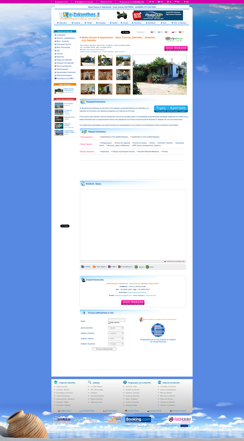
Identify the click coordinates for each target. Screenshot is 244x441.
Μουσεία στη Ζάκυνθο (133, 389)
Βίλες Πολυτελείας (63, 47)
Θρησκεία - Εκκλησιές (132, 393)
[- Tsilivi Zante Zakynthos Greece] (174, 41)
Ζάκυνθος (63, 23)
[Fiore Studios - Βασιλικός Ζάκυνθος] (59, 105)
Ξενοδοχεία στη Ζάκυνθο (168, 386)
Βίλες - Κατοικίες (63, 41)
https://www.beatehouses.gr (95, 49)
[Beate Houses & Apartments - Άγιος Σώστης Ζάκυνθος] (59, 90)
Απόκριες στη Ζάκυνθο (65, 63)
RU (178, 2)
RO (187, 2)
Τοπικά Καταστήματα (63, 396)
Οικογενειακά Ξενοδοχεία (66, 72)
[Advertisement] (65, 182)
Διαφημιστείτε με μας (85, 2)
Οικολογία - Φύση (131, 386)
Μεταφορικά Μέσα (131, 405)
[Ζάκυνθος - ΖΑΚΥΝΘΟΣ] (79, 19)
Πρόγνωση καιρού (96, 402)
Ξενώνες (60, 54)
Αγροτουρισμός (62, 69)
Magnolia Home (69, 117)
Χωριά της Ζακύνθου (132, 402)
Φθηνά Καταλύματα (64, 75)
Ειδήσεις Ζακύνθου (97, 399)
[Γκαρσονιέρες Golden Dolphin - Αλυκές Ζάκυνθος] (59, 132)
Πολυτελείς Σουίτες (64, 44)
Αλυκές (125, 23)
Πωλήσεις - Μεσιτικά (62, 389)
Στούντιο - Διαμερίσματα (66, 38)
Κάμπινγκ (60, 57)
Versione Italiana (111, 411)
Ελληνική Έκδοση (88, 411)
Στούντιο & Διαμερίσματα (168, 389)
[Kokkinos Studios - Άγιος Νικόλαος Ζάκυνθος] (59, 125)
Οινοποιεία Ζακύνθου (97, 396)
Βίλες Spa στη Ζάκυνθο (167, 396)
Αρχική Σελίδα (62, 2)
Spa (58, 51)
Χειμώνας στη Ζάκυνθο (167, 405)
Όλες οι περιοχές (180, 23)
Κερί (164, 23)
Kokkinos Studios (67, 124)
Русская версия (155, 411)
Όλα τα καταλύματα (64, 66)
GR (162, 2)
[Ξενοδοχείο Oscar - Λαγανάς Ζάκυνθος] (59, 112)
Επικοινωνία (107, 2)
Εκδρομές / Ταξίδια (62, 402)
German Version (133, 411)
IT (170, 2)
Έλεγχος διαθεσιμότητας (104, 349)
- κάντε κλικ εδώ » (145, 295)
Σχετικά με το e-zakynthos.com (132, 2)
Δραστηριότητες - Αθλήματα (65, 399)
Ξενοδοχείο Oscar (68, 111)
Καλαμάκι (102, 23)
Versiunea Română (179, 411)
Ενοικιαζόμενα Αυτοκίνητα (64, 393)
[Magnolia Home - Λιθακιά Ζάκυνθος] (59, 118)
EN (153, 2)
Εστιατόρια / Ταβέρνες (63, 405)
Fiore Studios (68, 103)
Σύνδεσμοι (94, 393)
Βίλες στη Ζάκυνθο (166, 393)
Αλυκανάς (137, 23)
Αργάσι (114, 23)
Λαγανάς (77, 23)
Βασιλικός (152, 23)
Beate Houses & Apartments (69, 89)
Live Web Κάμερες (96, 386)
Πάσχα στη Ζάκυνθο (64, 60)
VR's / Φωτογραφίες (97, 389)
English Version (66, 411)
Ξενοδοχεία (61, 35)
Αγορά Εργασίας (61, 386)
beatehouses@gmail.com (93, 51)
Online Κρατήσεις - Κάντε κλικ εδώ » (114, 51)
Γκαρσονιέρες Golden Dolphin (69, 131)
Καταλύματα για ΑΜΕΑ (65, 79)
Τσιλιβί (89, 23)
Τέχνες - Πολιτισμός (132, 399)
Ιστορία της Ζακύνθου (133, 396)
